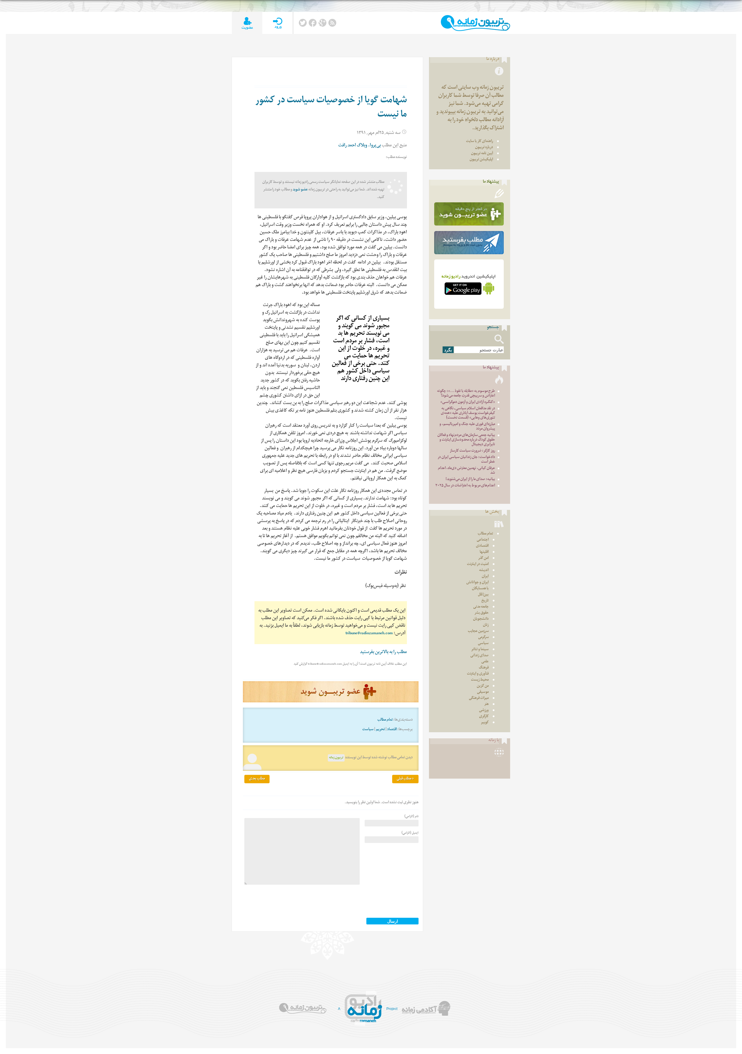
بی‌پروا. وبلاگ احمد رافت (359, 146)
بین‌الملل (483, 595)
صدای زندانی (479, 656)
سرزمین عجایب (478, 631)
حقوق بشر (481, 613)
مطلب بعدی (257, 779)
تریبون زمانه (336, 758)
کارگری (484, 717)
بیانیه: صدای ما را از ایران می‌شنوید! (470, 479)
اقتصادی (482, 546)
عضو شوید (300, 190)
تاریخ (485, 601)
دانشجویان (481, 619)
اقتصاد (392, 730)
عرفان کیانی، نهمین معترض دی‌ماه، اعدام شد (466, 470)
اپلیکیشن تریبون (481, 160)
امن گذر (483, 558)
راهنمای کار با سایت (479, 142)
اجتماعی (483, 540)
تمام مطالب (385, 720)
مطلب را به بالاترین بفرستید (383, 653)
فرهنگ (484, 668)
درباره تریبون (484, 148)
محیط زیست (480, 680)
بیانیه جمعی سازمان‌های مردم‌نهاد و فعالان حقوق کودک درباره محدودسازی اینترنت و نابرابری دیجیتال (466, 440)
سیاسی (483, 644)
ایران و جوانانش (477, 583)
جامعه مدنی (481, 607)
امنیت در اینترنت (478, 564)
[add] (247, 23)
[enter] (277, 23)
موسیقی (483, 692)
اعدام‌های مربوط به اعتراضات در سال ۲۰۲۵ (465, 486)
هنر (486, 705)
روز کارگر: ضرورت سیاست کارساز (472, 451)
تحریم (380, 730)
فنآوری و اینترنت (478, 674)
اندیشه (484, 571)
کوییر (485, 723)
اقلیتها (484, 552)
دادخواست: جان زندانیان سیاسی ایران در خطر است (466, 459)
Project (391, 1009)
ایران (485, 577)
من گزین (483, 686)
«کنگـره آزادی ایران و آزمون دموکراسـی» (467, 402)
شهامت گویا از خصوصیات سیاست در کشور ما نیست (331, 108)
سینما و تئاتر (480, 650)
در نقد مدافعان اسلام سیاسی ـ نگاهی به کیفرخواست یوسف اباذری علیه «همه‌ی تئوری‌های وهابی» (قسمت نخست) (468, 413)
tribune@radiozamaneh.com (369, 634)
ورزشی (484, 711)
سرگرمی (483, 638)
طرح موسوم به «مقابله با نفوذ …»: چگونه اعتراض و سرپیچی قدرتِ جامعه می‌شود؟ (466, 393)
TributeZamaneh (475, 23)
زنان (486, 625)
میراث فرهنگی (479, 698)
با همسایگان (480, 589)
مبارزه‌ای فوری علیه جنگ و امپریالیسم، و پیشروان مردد (467, 426)
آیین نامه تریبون (482, 154)
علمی (485, 662)
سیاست (368, 730)
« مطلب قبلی (405, 779)
